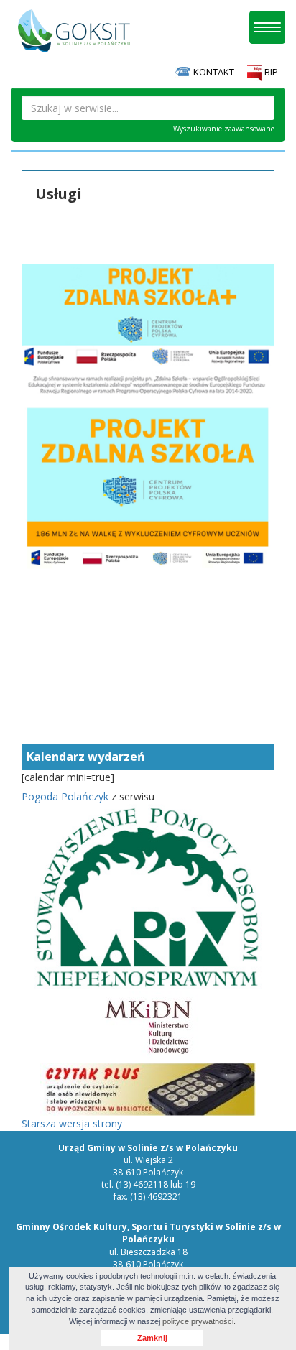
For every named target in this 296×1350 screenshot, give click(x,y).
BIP (270, 71)
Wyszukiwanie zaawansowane (223, 129)
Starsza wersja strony (72, 1123)
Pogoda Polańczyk (65, 796)
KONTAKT (212, 71)
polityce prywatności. (199, 1321)
